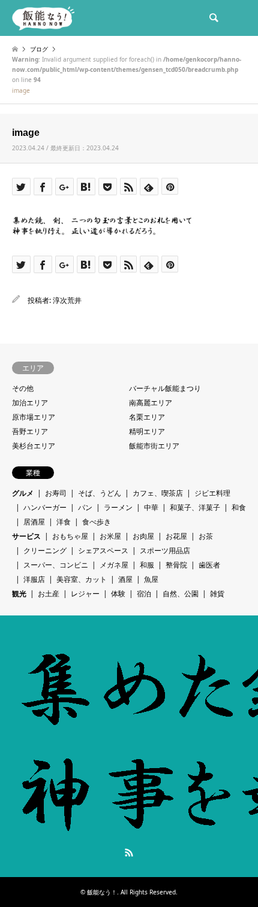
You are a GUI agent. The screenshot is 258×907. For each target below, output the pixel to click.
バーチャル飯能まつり (165, 388)
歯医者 (209, 565)
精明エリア (147, 431)
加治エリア (30, 403)
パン (85, 507)
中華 (151, 507)
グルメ (23, 493)
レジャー (85, 594)
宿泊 (144, 594)
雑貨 (217, 594)
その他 (23, 388)
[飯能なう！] (43, 18)
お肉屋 (143, 536)
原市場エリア (33, 417)
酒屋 (125, 579)
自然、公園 (181, 594)
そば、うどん (99, 493)
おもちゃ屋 (70, 536)
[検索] (213, 18)
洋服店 (34, 579)
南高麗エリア (150, 403)
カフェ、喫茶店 (158, 493)
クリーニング (45, 550)
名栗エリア (147, 417)
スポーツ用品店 (165, 550)
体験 (118, 594)
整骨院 (176, 565)
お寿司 (56, 493)
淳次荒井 (67, 300)
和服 (147, 565)
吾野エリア (30, 431)
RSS (129, 852)
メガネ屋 (114, 565)
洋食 (63, 522)
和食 (239, 507)
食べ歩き (96, 522)
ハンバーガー (45, 507)
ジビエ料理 (212, 493)
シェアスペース (103, 550)
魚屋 (151, 579)
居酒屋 (34, 522)
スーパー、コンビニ (55, 565)
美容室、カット (81, 579)
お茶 (206, 536)
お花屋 (176, 536)
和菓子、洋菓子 (195, 507)
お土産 (48, 594)
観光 (19, 594)
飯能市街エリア (154, 446)
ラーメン (118, 507)
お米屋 (110, 536)
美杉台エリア (33, 446)
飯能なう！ (102, 892)
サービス (26, 536)
